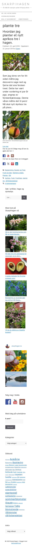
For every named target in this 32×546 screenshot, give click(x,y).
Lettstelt (15, 484)
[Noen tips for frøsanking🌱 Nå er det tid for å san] (16, 360)
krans (9, 482)
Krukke (13, 482)
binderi (7, 465)
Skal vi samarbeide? (8, 19)
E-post (8, 418)
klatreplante (17, 480)
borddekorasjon (9, 467)
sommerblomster (15, 499)
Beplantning (9, 170)
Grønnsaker (11, 474)
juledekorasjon (8, 479)
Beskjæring (18, 462)
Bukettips (17, 467)
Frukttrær (18, 178)
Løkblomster (10, 487)
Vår (10, 175)
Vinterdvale (22, 509)
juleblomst (22, 477)
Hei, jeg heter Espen (8, 13)
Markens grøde (18, 173)
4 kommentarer (10, 183)
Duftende (9, 472)
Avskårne (15, 459)
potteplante (10, 496)
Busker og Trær (19, 170)
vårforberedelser (12, 181)
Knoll (23, 479)
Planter (5, 175)
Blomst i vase (13, 465)
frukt (13, 178)
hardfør (8, 477)
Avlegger (7, 459)
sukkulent (20, 503)
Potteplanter (19, 496)
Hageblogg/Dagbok (8, 16)
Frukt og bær (7, 173)
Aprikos (7, 178)
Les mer (5, 146)
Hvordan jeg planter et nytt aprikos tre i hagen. (13, 37)
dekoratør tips (10, 470)
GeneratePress (16, 543)
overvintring (10, 489)
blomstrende (23, 465)
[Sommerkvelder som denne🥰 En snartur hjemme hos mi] (16, 382)
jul (18, 477)
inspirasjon (14, 477)
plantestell (11, 492)
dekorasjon (23, 467)
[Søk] (24, 197)
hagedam (18, 474)
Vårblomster (11, 512)
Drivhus (18, 470)
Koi (6, 482)
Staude (9, 502)
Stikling (15, 503)
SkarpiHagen (16, 4)
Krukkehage (19, 482)
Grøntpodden (23, 19)
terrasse (9, 506)
